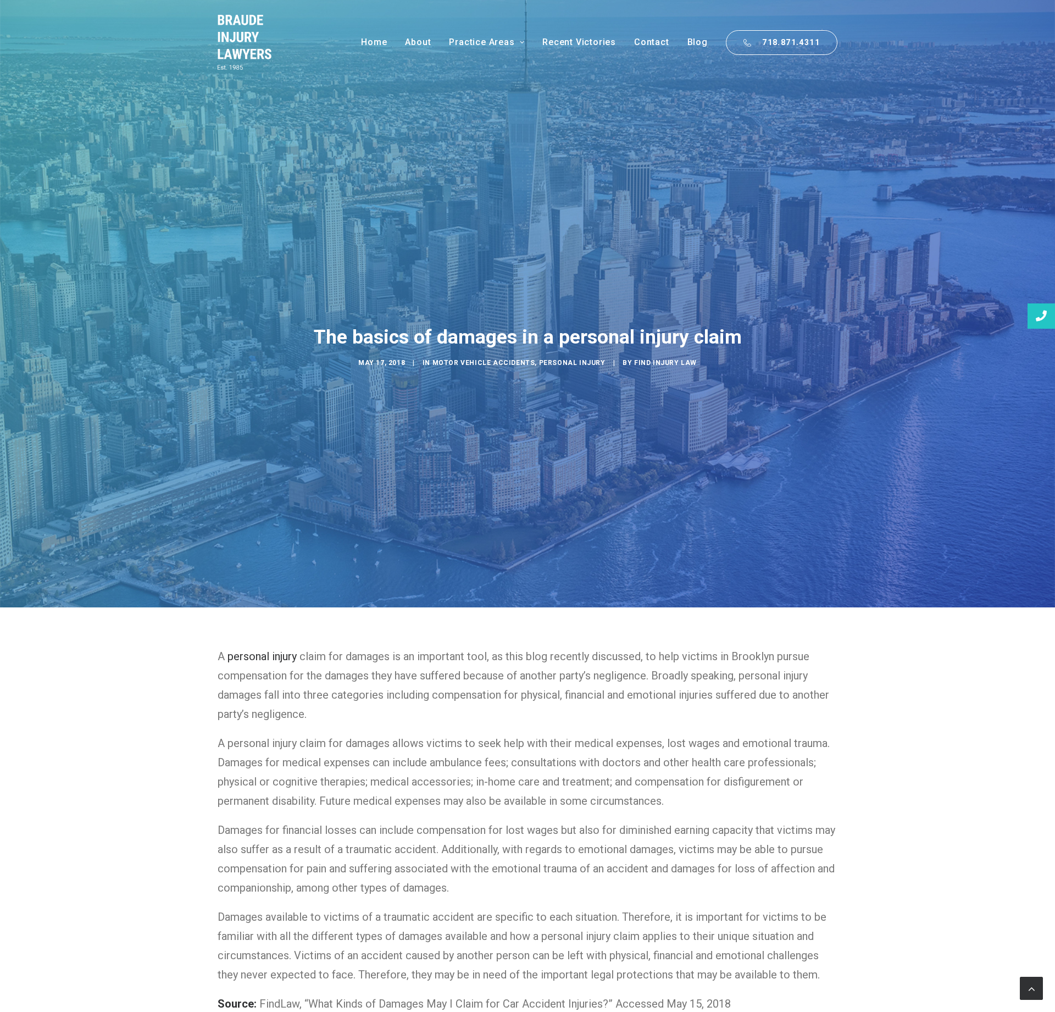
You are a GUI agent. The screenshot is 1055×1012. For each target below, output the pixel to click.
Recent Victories (579, 42)
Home (374, 42)
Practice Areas (481, 42)
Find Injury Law (665, 363)
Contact (651, 42)
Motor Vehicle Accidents (483, 363)
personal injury (262, 656)
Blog (697, 42)
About (418, 42)
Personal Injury (572, 363)
